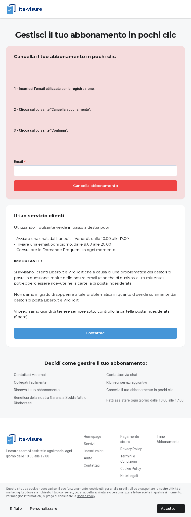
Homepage (92, 437)
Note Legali (129, 476)
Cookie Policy (130, 469)
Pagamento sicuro (129, 439)
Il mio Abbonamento (168, 439)
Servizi (89, 444)
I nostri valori (93, 451)
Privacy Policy (131, 449)
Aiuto (88, 458)
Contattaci (92, 465)
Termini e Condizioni (128, 458)
